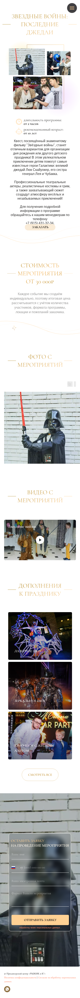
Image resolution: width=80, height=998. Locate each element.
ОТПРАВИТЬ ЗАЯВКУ (40, 920)
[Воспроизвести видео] (40, 540)
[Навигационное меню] (72, 8)
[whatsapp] (7, 989)
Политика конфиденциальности (20, 977)
